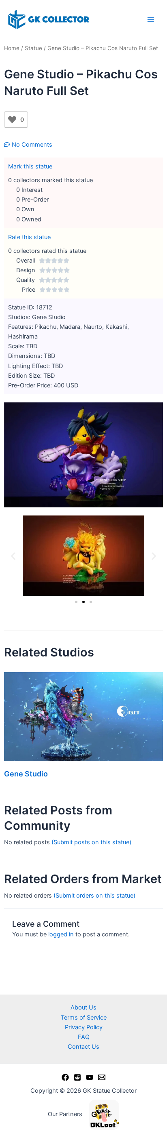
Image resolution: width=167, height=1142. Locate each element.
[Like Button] (12, 120)
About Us (83, 1007)
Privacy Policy (84, 1027)
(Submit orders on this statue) (94, 895)
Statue (33, 48)
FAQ (84, 1037)
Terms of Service (84, 1017)
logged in (61, 934)
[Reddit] (77, 1077)
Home (11, 48)
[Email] (101, 1077)
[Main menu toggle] (151, 19)
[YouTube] (89, 1077)
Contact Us (83, 1046)
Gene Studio (26, 774)
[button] (13, 556)
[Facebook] (65, 1077)
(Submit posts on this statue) (91, 842)
